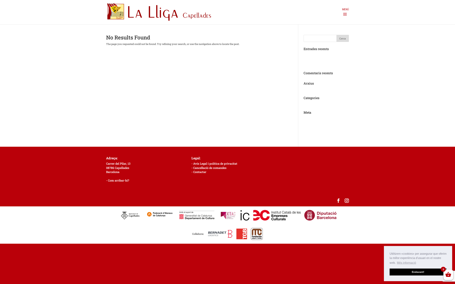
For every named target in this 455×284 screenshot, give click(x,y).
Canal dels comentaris (316, 129)
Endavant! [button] (418, 272)
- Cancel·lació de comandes (208, 168)
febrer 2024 (310, 88)
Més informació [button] (406, 262)
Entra (307, 118)
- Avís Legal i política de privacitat (214, 163)
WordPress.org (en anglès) (319, 134)
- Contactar (198, 172)
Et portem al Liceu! (314, 64)
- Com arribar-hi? (117, 180)
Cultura (308, 103)
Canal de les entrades (316, 123)
